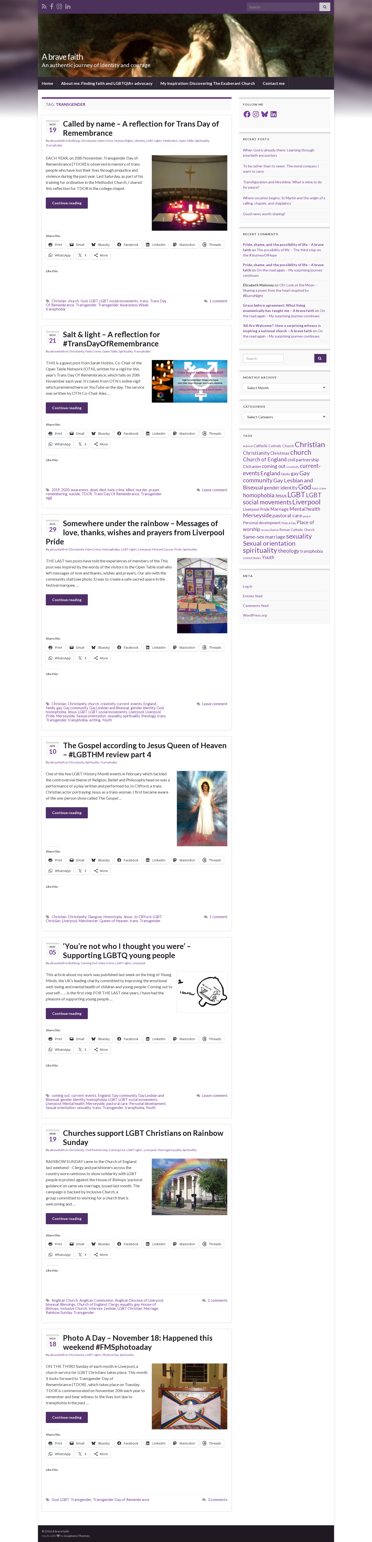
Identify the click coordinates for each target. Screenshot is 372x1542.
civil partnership (303, 459)
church (73, 301)
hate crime (116, 490)
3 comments (218, 1499)
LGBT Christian (130, 1308)
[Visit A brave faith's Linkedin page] (68, 5)
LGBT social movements (118, 301)
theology (148, 716)
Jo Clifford (142, 917)
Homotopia (113, 917)
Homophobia (111, 549)
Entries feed (252, 596)
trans (144, 301)
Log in (247, 586)
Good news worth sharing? (264, 214)
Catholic (261, 445)
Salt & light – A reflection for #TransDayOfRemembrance (111, 339)
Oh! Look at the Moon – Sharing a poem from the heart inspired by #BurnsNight (280, 290)
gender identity (143, 708)
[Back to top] (360, 1530)
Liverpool (144, 549)
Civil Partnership (96, 1150)
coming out (61, 1095)
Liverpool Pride (256, 509)
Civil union (252, 466)
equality (126, 1304)
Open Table (186, 141)
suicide (74, 494)
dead (94, 490)
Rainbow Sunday (59, 1312)
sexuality (114, 716)
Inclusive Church (73, 1308)
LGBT (93, 301)
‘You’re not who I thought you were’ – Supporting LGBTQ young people (127, 950)
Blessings (67, 1304)
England (149, 704)
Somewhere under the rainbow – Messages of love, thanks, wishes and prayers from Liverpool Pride (135, 532)
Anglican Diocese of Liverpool (139, 1300)
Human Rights (123, 141)
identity (140, 141)
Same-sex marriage (264, 536)
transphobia (55, 309)
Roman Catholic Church (297, 530)
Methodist (170, 141)
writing (94, 720)
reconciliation (270, 529)
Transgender (86, 305)
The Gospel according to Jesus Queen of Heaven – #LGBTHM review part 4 (145, 750)
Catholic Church (281, 446)
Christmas (280, 453)
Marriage (151, 1308)
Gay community (75, 708)
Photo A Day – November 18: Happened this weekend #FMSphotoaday (138, 1342)
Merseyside (65, 716)
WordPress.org (255, 615)
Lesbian (110, 1308)
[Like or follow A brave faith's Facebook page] (51, 5)
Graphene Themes (77, 1536)
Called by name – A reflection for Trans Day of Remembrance (141, 128)
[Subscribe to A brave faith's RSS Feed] (44, 5)
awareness (79, 490)
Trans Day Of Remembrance (116, 494)
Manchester (88, 921)
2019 (56, 490)
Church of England (92, 1304)
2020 (65, 490)
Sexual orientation (91, 716)
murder (141, 490)
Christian (59, 301)
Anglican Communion (96, 1300)
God (84, 301)
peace (307, 516)
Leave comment (215, 490)
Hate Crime (105, 141)
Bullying (74, 141)
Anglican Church (65, 1300)
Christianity (88, 141)
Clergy (113, 1304)
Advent (248, 446)
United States (252, 558)
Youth (107, 720)
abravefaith (57, 141)
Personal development (147, 1103)
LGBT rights (154, 141)
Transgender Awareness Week (123, 305)
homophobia (56, 712)
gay (59, 708)
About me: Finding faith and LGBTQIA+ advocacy (107, 83)
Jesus (72, 712)
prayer (154, 490)
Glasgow (95, 917)
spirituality (131, 716)
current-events (129, 704)
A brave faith (62, 57)
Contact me (274, 83)
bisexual (52, 1304)
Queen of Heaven (113, 921)
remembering (56, 494)
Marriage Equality (169, 1150)
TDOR (86, 494)
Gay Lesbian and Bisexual (109, 708)
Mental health (74, 1103)
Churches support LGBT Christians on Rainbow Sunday (143, 1137)
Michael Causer (162, 549)
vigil (49, 498)
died (102, 490)
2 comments (218, 1300)
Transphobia (54, 145)
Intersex (95, 1308)
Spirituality (202, 141)
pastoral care (117, 1103)
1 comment (219, 301)
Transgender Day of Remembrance (121, 1499)
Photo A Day (110, 1355)
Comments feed (255, 605)
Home (47, 83)
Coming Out (89, 963)
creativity (107, 704)
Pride (178, 549)
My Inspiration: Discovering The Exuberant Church (207, 83)
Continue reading (66, 203)
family (50, 708)
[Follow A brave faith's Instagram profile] (59, 5)
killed (130, 490)
